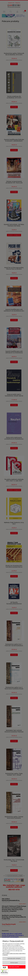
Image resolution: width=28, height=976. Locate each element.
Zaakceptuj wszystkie (14, 966)
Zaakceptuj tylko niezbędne (14, 958)
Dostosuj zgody (14, 962)
